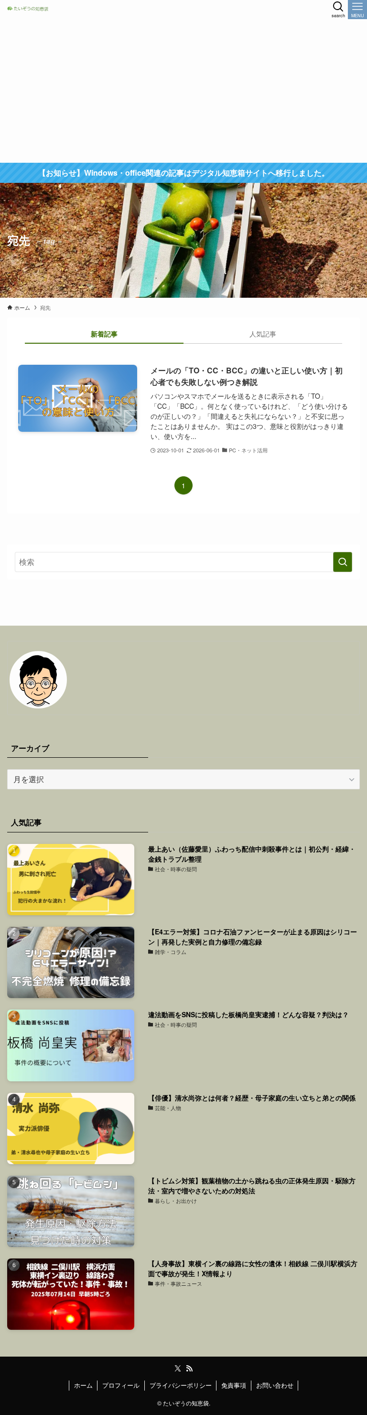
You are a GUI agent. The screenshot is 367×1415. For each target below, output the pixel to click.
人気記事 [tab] (262, 333)
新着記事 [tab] (104, 333)
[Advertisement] (183, 91)
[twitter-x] (177, 1368)
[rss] (189, 1368)
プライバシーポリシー (181, 1385)
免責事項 (233, 1385)
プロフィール (121, 1385)
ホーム (83, 1385)
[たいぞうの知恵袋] (29, 9)
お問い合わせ (274, 1385)
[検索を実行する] (342, 562)
